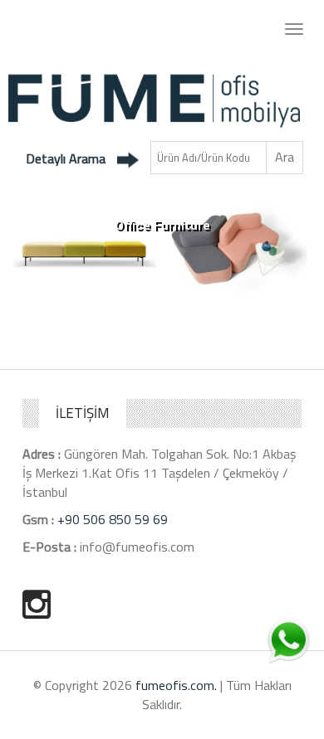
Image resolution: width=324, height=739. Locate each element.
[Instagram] (36, 604)
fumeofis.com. (176, 685)
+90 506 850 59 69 (112, 519)
